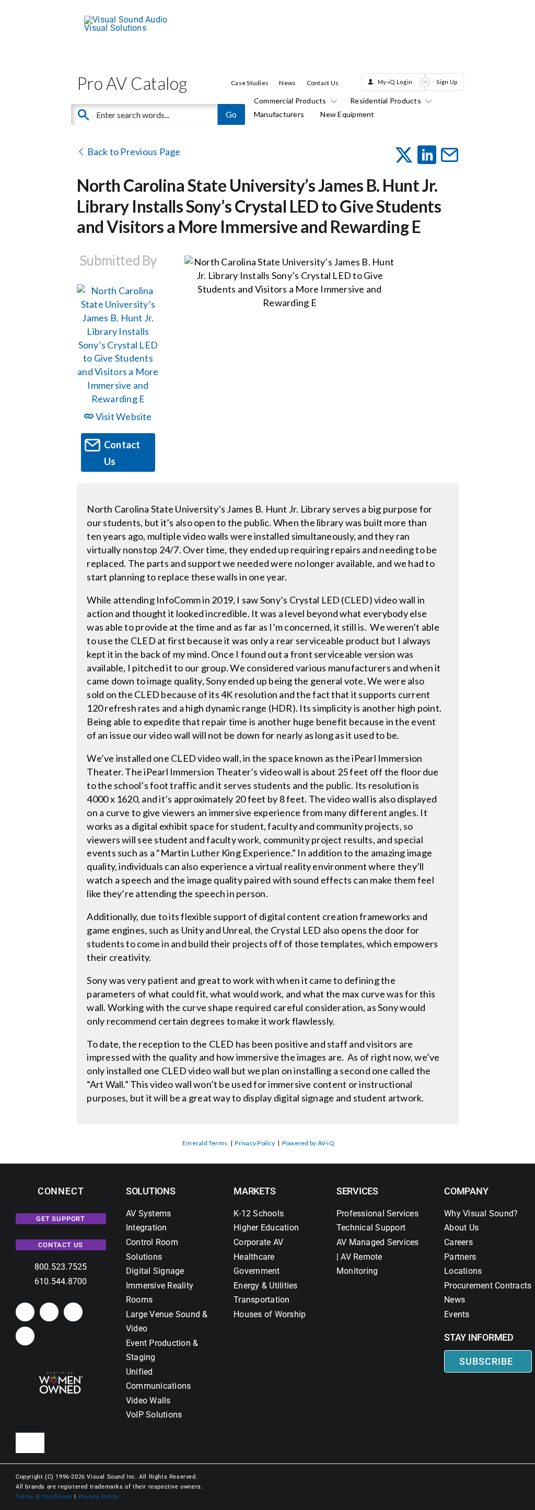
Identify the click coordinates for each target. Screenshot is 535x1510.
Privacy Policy (254, 1143)
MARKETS (254, 1191)
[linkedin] (25, 1312)
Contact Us (323, 83)
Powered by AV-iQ (308, 1143)
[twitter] (73, 1312)
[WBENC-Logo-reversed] (61, 1375)
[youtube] (25, 1336)
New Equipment (347, 114)
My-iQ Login (395, 81)
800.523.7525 (60, 1267)
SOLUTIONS (151, 1191)
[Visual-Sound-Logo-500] (131, 20)
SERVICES (357, 1191)
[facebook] (49, 1312)
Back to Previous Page (132, 151)
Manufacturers (279, 114)
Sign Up (447, 81)
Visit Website (123, 416)
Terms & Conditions (44, 1496)
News (287, 83)
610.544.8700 (60, 1281)
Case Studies (250, 83)
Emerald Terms (204, 1143)
